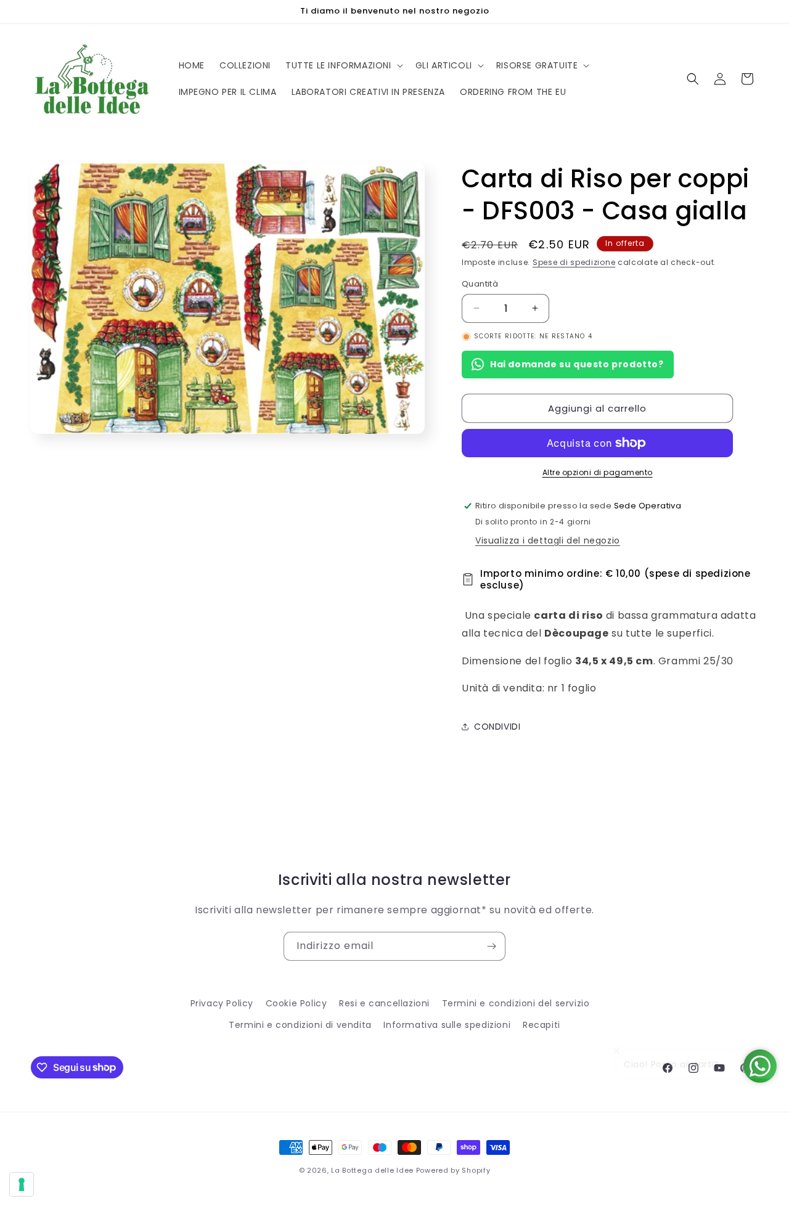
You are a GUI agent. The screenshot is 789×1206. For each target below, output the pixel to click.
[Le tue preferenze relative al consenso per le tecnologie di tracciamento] (21, 1184)
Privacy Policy (221, 1003)
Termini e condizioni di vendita (300, 1025)
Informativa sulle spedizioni (446, 1025)
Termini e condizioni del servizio (516, 1003)
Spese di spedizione (574, 262)
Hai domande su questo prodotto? (577, 364)
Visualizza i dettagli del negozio (547, 540)
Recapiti (541, 1025)
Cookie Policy (296, 1003)
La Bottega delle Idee (372, 1170)
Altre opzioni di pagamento (597, 472)
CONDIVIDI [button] (497, 726)
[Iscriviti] (491, 946)
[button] (343, 65)
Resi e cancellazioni (384, 1003)
